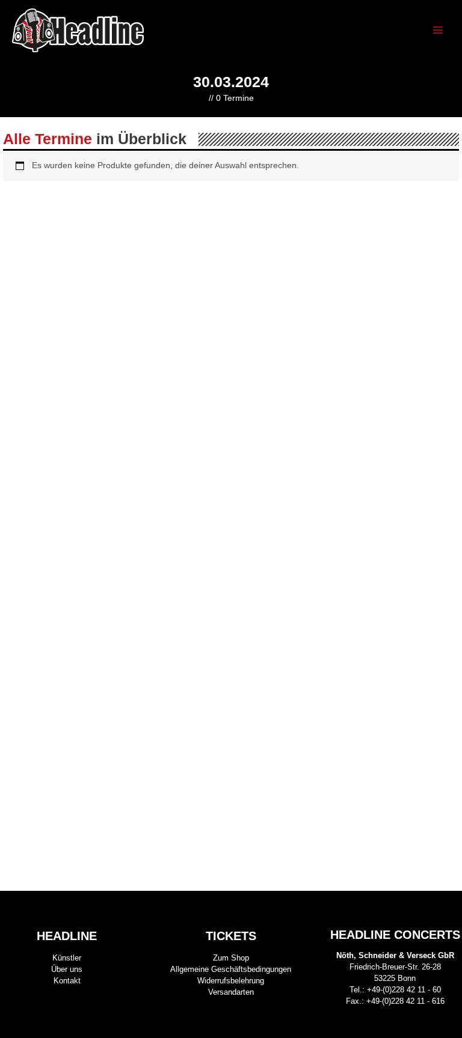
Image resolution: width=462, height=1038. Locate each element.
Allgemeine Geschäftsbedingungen (230, 969)
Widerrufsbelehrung (230, 980)
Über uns (66, 969)
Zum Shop (231, 957)
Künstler (66, 957)
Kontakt (67, 980)
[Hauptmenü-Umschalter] (438, 30)
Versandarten (231, 992)
